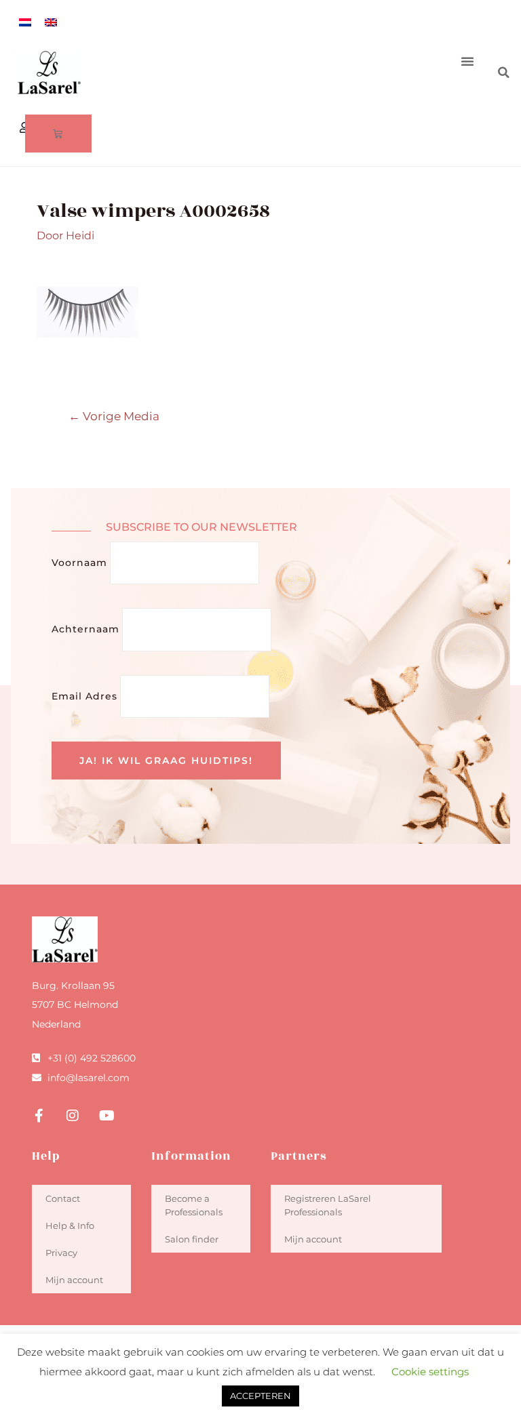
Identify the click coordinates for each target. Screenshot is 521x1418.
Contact (62, 1198)
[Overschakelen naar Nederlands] (25, 22)
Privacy (61, 1252)
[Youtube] (106, 1115)
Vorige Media (114, 416)
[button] (467, 61)
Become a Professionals (194, 1205)
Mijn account (74, 1279)
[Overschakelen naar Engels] (51, 22)
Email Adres (84, 696)
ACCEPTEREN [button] (260, 1395)
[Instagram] (72, 1115)
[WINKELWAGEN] (58, 134)
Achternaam (85, 629)
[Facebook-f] (38, 1115)
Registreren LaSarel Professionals (327, 1205)
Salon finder (191, 1239)
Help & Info (69, 1225)
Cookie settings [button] (430, 1371)
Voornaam (79, 562)
